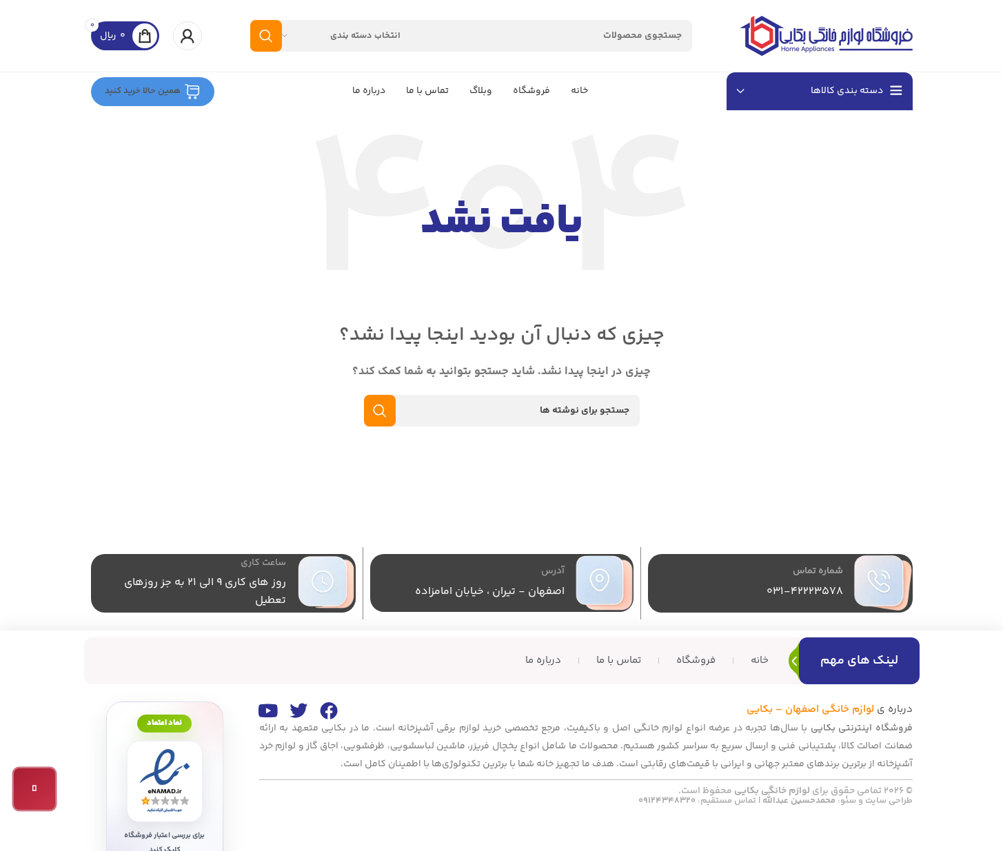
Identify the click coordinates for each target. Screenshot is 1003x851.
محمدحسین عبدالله (798, 801)
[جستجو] (266, 36)
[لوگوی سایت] (826, 35)
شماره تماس (818, 571)
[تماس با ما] (34, 789)
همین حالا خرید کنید (143, 91)
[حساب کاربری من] (187, 36)
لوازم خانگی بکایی (772, 791)
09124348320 (667, 801)
